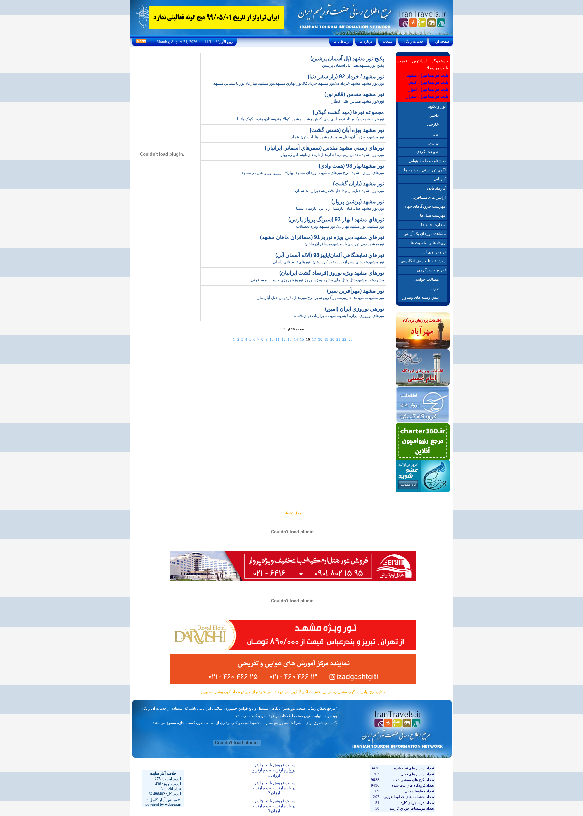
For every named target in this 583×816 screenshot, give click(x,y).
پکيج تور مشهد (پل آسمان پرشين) (347, 58)
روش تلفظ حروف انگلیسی (423, 261)
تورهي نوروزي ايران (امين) (354, 309)
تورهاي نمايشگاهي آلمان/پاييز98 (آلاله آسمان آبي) (329, 255)
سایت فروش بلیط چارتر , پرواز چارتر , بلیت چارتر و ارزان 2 (273, 788)
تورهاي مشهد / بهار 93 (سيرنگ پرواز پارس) (336, 219)
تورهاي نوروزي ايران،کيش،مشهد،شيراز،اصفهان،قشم (339, 315)
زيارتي (433, 142)
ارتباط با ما (341, 41)
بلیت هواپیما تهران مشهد (427, 75)
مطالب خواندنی (426, 279)
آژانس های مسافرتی (428, 197)
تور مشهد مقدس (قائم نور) (354, 94)
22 (344, 339)
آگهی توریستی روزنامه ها (425, 170)
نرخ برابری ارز (434, 252)
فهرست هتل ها (433, 215)
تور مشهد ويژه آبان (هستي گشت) (347, 130)
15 (302, 339)
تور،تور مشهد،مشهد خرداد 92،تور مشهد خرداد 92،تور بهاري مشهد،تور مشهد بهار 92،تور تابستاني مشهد (298, 83)
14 (296, 339)
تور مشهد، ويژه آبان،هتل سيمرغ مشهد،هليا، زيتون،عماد (337, 137)
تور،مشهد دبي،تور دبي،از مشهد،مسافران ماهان (344, 244)
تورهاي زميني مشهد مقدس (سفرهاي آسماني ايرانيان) (324, 148)
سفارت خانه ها (433, 224)
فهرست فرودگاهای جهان (424, 206)
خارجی (433, 124)
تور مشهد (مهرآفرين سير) (355, 291)
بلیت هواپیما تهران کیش (428, 82)
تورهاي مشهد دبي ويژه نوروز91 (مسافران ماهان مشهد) (322, 237)
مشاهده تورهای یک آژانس (424, 233)
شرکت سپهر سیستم (283, 722)
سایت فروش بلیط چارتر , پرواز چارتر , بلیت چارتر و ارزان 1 (273, 770)
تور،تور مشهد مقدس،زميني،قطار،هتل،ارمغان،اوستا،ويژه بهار (332, 154)
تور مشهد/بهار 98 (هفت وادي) (351, 166)
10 (272, 339)
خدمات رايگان (413, 41)
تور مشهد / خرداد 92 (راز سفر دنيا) (346, 76)
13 (290, 339)
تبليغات (387, 41)
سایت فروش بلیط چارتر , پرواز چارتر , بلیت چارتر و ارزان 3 (273, 805)
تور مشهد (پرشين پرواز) (357, 201)
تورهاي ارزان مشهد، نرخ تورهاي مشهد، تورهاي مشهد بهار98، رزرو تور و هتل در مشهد (312, 172)
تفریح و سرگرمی (431, 270)
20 (332, 339)
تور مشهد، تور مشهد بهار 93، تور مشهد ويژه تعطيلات (340, 226)
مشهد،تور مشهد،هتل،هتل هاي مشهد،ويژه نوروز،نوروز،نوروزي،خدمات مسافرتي (317, 280)
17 (314, 339)
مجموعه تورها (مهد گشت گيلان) (348, 112)
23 (351, 339)
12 (284, 339)
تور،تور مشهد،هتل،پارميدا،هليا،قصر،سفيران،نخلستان (339, 190)
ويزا (435, 133)
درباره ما (365, 41)
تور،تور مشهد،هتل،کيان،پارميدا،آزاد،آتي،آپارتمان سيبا (340, 208)
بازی (435, 288)
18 (320, 339)
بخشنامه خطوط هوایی (427, 160)
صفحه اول (441, 41)
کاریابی (440, 179)
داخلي (434, 115)
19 (326, 339)
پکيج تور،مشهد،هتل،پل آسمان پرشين (353, 65)
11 (278, 339)
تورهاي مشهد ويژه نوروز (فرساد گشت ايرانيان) (331, 273)
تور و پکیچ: (437, 106)
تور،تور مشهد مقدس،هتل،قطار (358, 101)
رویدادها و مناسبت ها (428, 242)
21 (338, 339)
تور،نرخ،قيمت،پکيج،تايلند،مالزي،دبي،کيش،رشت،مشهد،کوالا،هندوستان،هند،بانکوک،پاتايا (310, 119)
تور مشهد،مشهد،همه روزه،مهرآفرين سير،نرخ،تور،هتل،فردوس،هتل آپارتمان (320, 297)
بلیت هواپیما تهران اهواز (428, 89)
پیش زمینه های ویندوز (420, 297)
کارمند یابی (436, 188)
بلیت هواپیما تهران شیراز (427, 96)
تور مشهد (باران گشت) (358, 183)
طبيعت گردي (427, 151)
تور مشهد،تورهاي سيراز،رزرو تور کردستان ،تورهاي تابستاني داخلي (328, 262)
